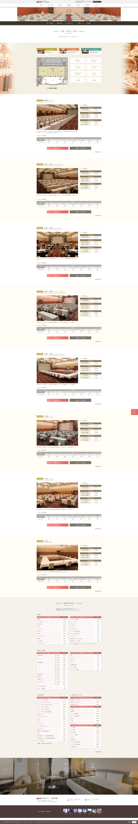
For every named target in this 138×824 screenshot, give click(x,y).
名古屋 (80, 813)
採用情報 (93, 776)
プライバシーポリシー (95, 774)
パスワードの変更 (39, 783)
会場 (78, 768)
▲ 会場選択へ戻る (98, 151)
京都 (84, 813)
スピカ (51, 766)
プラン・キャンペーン (81, 766)
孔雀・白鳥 (78, 66)
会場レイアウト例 (79, 148)
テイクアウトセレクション (54, 787)
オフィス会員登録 (39, 781)
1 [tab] (56, 128)
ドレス (79, 774)
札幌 (65, 813)
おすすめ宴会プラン (67, 770)
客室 (37, 766)
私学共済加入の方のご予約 (40, 774)
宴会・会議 (66, 763)
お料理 (79, 770)
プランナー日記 (80, 777)
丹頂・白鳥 (94, 60)
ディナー (52, 772)
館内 (92, 763)
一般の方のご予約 (39, 772)
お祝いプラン (53, 783)
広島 (94, 813)
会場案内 (65, 766)
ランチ (52, 770)
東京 (75, 813)
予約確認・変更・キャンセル (41, 775)
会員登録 (38, 777)
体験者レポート (80, 775)
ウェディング (80, 763)
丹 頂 (94, 73)
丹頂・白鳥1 (94, 66)
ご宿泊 (38, 763)
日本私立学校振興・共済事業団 (44, 811)
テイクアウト (53, 785)
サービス (38, 768)
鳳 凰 (78, 60)
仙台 (70, 813)
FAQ (78, 779)
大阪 (89, 813)
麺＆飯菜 (52, 778)
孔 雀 (94, 79)
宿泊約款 (38, 784)
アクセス (93, 765)
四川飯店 (51, 774)
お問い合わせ (94, 772)
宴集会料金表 (57, 148)
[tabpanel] (57, 117)
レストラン (52, 763)
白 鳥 (78, 79)
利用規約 (65, 774)
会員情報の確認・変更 (40, 779)
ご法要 (65, 772)
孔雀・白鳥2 (78, 73)
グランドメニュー (53, 782)
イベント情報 (94, 769)
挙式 (78, 772)
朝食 (37, 770)
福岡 (99, 813)
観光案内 (93, 767)
